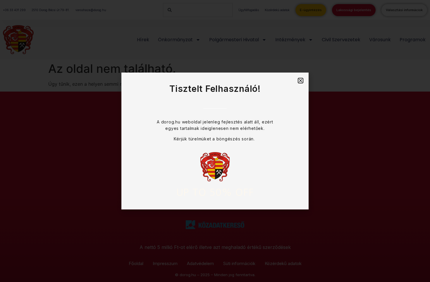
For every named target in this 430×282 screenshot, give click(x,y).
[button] (300, 80)
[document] (215, 141)
